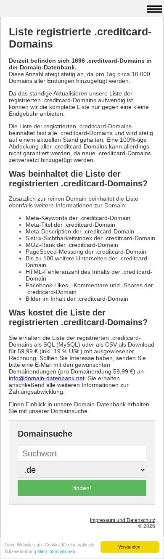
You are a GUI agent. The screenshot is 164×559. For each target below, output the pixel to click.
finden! (82, 488)
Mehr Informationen (56, 551)
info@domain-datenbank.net (47, 378)
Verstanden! (130, 546)
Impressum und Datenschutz (122, 520)
